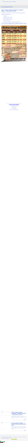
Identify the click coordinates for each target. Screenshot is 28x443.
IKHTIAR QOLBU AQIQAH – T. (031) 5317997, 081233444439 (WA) (18, 424)
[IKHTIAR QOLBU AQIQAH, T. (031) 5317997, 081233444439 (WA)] (9, 1)
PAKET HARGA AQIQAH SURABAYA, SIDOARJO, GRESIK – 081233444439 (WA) (18, 413)
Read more (25, 430)
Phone (2, 442)
